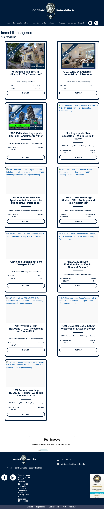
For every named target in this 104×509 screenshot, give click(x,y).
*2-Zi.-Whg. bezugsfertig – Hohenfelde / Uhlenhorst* (78, 73)
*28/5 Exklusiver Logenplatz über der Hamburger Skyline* (26, 134)
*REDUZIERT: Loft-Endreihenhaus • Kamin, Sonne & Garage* (78, 264)
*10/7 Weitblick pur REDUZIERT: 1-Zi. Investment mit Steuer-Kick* (26, 329)
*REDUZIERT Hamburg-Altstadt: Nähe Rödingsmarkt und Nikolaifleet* (78, 200)
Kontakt (30, 507)
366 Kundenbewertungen (97, 493)
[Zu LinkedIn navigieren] (13, 477)
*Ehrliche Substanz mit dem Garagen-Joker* (26, 263)
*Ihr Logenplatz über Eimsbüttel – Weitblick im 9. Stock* (78, 136)
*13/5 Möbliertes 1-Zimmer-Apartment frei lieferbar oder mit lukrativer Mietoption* (25, 200)
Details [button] (25, 93)
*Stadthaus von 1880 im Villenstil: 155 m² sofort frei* (26, 73)
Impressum (40, 507)
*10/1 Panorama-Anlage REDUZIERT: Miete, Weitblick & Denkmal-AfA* (26, 393)
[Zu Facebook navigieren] (4, 477)
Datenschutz (54, 507)
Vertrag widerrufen (70, 507)
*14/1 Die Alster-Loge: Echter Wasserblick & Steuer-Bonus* (78, 327)
